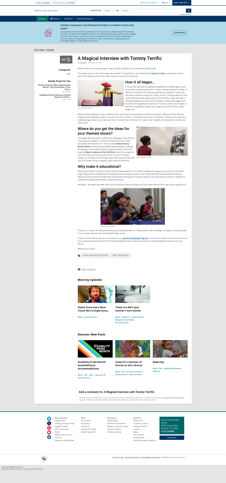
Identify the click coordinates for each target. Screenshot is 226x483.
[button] (149, 2)
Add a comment (88, 269)
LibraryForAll (138, 437)
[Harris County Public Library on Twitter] (49, 423)
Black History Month (120, 255)
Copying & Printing (88, 429)
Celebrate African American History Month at (55, 96)
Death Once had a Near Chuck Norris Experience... (93, 309)
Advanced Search (185, 14)
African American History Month (95, 255)
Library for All (100, 375)
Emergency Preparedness (125, 320)
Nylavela (50, 50)
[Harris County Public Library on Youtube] (49, 432)
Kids (69, 73)
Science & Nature (137, 317)
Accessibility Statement (150, 457)
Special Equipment (88, 432)
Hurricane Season (122, 323)
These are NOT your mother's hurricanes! (128, 309)
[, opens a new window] (44, 461)
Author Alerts (60, 420)
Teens (91, 375)
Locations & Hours (140, 423)
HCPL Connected (62, 429)
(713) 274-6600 (167, 431)
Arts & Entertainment (134, 372)
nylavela (83, 62)
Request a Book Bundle (64, 440)
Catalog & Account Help (64, 423)
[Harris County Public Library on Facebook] (49, 419)
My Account (86, 420)
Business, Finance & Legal (117, 426)
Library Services (84, 378)
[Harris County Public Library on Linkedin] (49, 437)
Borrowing (85, 423)
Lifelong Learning (114, 432)
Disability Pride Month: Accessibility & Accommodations (92, 365)
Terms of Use (118, 457)
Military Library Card (63, 435)
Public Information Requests (144, 440)
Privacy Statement (132, 457)
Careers (136, 429)
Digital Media (112, 420)
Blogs (135, 432)
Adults (80, 317)
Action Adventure (90, 317)
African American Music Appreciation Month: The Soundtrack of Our (54, 87)
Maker (57, 432)
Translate (71, 3)
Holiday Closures (140, 426)
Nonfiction (125, 317)
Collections (85, 426)
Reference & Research (116, 423)
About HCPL (138, 420)
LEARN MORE (179, 32)
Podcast (58, 437)
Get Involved (138, 435)
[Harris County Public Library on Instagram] (49, 428)
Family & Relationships (172, 368)
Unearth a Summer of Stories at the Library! (128, 363)
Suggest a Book (61, 426)
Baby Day (158, 362)
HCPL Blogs (39, 50)
